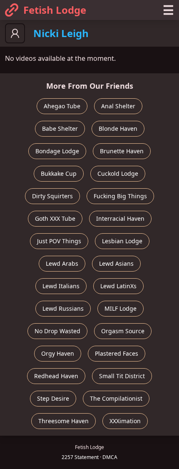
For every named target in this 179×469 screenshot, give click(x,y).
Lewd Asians (116, 263)
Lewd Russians (63, 308)
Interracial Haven (120, 218)
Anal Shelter (118, 106)
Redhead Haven (56, 376)
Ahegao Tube (62, 106)
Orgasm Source (122, 331)
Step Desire (53, 398)
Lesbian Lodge (122, 241)
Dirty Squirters (52, 196)
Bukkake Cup (59, 173)
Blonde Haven (118, 128)
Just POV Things (59, 241)
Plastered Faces (116, 353)
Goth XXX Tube (55, 218)
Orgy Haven (57, 353)
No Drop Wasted (57, 331)
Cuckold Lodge (117, 173)
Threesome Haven (63, 421)
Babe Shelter (60, 128)
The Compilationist (116, 398)
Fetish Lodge (54, 10)
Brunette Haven (122, 151)
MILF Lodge (120, 308)
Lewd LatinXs (118, 286)
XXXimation (125, 421)
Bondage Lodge (57, 151)
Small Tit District (122, 376)
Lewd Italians (61, 286)
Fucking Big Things (120, 196)
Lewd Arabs (62, 263)
